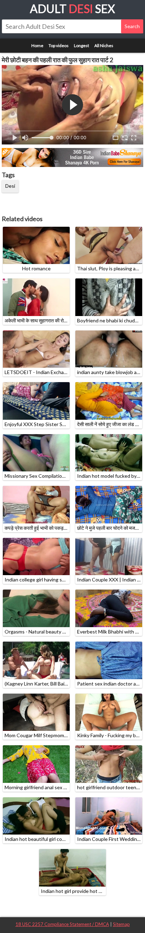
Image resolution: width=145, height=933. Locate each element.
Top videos (59, 45)
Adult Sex (72, 8)
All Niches (103, 45)
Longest (81, 45)
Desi (10, 186)
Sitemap (121, 924)
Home (37, 45)
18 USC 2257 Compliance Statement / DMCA (62, 924)
